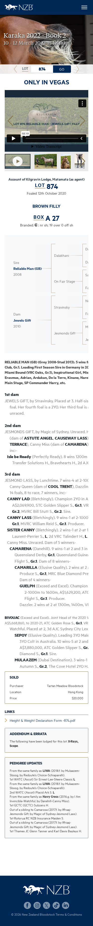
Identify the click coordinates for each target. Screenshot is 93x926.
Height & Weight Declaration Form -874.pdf (42, 720)
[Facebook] (27, 905)
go (62, 69)
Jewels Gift (22, 320)
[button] (82, 120)
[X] (46, 905)
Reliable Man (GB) (27, 268)
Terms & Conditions (69, 914)
